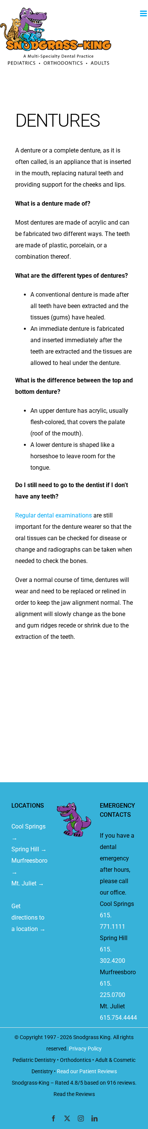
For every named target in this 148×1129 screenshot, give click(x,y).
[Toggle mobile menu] (144, 13)
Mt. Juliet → (27, 883)
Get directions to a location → (28, 917)
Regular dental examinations (53, 515)
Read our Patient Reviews (87, 1071)
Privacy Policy (85, 1049)
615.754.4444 (118, 1017)
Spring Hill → (29, 849)
